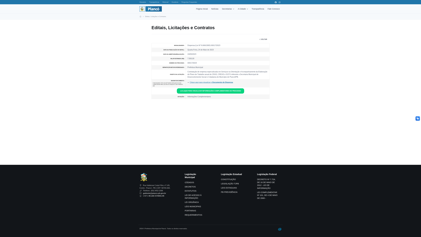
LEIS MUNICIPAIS (193, 206)
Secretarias (227, 9)
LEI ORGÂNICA (192, 202)
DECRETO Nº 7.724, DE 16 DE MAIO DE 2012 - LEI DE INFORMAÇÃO (266, 183)
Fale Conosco (274, 9)
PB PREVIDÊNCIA (229, 192)
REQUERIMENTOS (193, 215)
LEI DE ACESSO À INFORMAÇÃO (193, 196)
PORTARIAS (190, 211)
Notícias (214, 9)
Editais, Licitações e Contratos (155, 16)
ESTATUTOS (190, 191)
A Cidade (242, 9)
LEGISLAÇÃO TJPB (230, 184)
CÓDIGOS (189, 182)
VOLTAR (264, 39)
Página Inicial (202, 9)
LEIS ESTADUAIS (229, 188)
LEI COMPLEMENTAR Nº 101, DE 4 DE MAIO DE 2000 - (267, 195)
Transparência (258, 9)
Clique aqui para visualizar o (211, 82)
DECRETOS (190, 187)
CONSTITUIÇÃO (228, 179)
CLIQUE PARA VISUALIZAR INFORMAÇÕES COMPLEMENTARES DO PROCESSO (211, 91)
